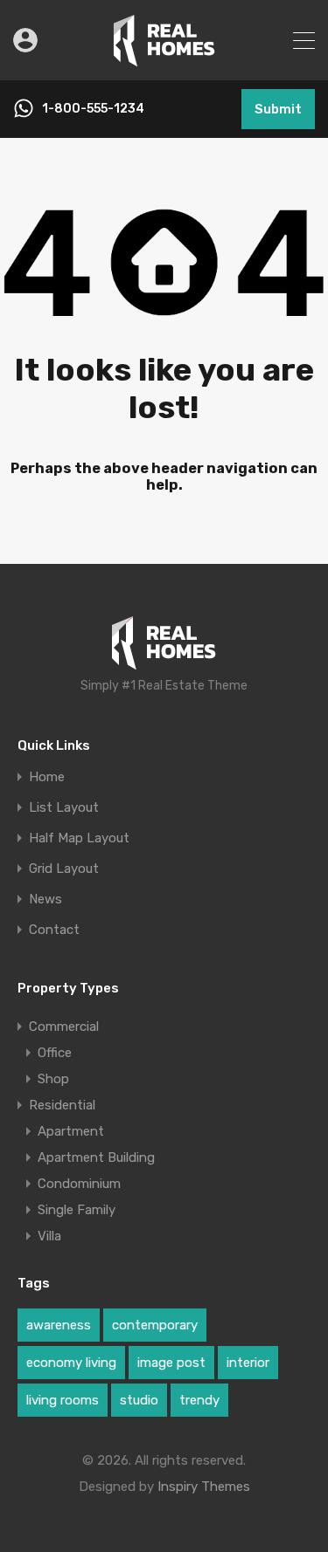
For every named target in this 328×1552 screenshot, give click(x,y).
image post (171, 1362)
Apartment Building (96, 1157)
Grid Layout (64, 869)
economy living (71, 1362)
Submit (278, 109)
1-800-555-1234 (93, 109)
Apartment (71, 1131)
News (45, 899)
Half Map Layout (79, 838)
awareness (58, 1325)
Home (47, 777)
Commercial (64, 1026)
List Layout (64, 807)
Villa (49, 1236)
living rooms (62, 1400)
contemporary (155, 1325)
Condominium (79, 1183)
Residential (62, 1105)
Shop (53, 1079)
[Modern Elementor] (164, 59)
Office (55, 1053)
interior (248, 1362)
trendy (199, 1400)
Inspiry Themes (203, 1486)
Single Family (76, 1210)
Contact (54, 930)
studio (139, 1400)
